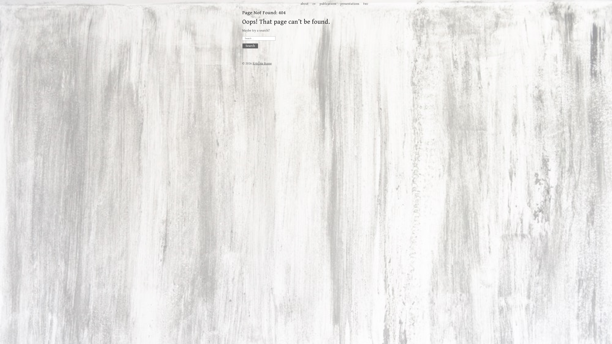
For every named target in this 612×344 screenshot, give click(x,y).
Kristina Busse (262, 63)
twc (365, 4)
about (305, 4)
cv (314, 4)
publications (328, 4)
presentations (349, 4)
